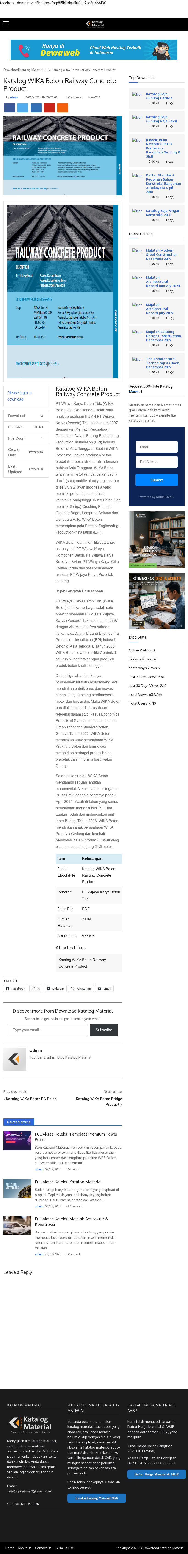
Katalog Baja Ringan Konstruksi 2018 (163, 212)
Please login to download (19, 396)
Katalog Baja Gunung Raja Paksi (161, 119)
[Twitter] (18, 1517)
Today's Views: (141, 659)
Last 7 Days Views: (143, 677)
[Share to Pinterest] (49, 107)
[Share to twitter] (22, 107)
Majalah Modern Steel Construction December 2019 (161, 254)
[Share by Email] (62, 107)
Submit (156, 480)
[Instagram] (26, 1517)
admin (13, 97)
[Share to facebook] (9, 107)
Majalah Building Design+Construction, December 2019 (164, 336)
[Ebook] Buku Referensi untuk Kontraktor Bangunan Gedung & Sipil (163, 148)
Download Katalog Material (23, 70)
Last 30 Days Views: (144, 685)
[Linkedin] (33, 1517)
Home (9, 1548)
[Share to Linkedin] (36, 107)
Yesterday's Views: (143, 668)
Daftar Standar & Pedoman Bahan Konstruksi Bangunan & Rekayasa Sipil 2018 (163, 183)
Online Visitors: (141, 650)
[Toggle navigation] (183, 24)
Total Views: (139, 694)
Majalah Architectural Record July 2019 (159, 308)
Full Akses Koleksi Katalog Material (68, 1181)
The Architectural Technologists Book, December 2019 (163, 363)
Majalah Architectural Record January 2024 (163, 281)
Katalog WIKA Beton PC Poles (31, 1099)
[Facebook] (10, 1517)
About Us (24, 1548)
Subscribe (104, 1030)
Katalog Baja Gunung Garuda (159, 96)
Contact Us (43, 1548)
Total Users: (139, 703)
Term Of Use (64, 1548)
